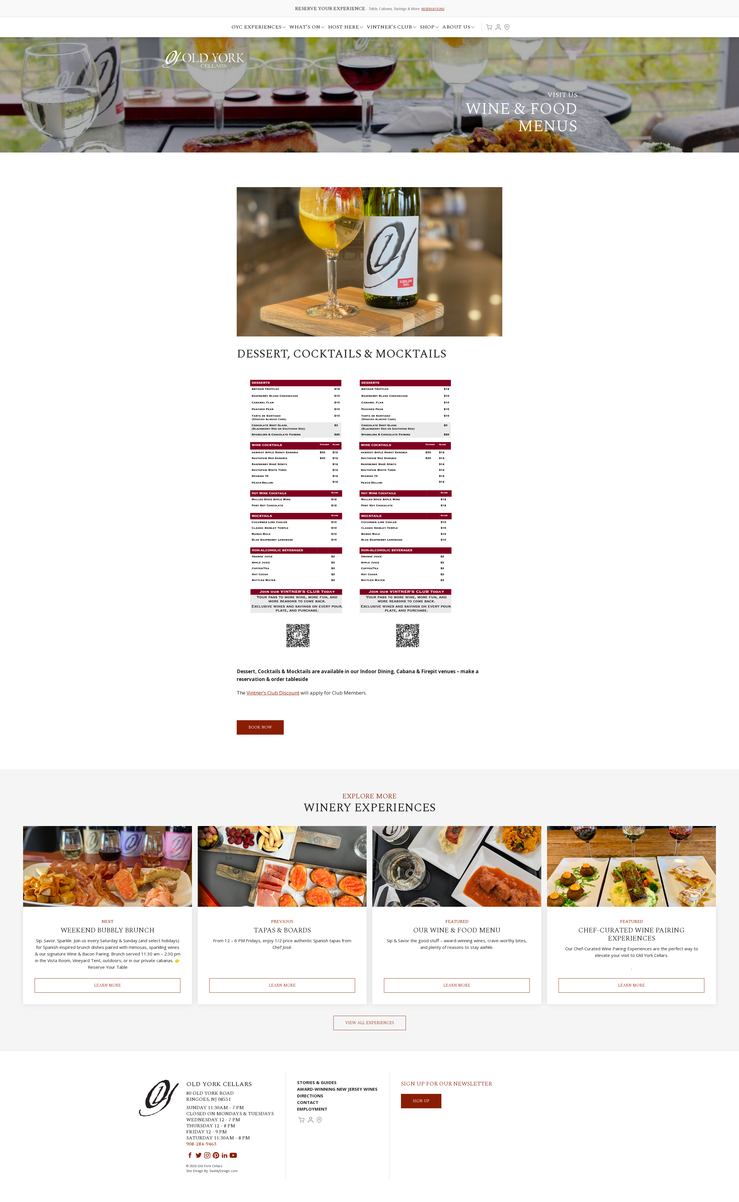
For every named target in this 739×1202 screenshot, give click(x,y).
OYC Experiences (254, 28)
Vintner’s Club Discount (273, 692)
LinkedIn (224, 1155)
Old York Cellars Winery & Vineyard (203, 59)
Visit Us (507, 27)
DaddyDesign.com (224, 1171)
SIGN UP (421, 1101)
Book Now (260, 727)
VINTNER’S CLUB (387, 28)
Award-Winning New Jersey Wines (337, 1089)
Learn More (107, 985)
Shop (425, 28)
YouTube (233, 1155)
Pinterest (216, 1155)
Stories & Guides (317, 1082)
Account (498, 27)
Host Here (341, 28)
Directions (310, 1095)
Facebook (190, 1155)
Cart (489, 27)
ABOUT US (454, 28)
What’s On (303, 28)
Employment (312, 1109)
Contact (307, 1102)
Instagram (207, 1155)
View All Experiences (369, 1023)
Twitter (198, 1155)
